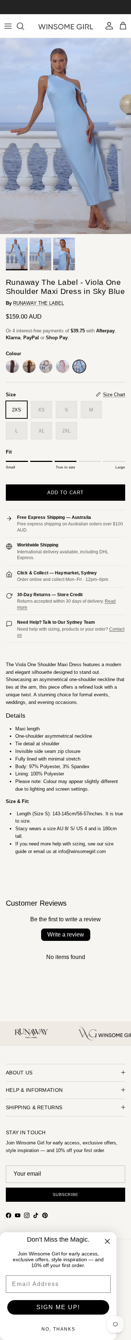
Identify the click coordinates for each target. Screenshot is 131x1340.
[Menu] (8, 26)
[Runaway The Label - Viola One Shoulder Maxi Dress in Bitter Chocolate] (12, 366)
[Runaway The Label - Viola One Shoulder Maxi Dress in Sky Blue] (79, 366)
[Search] (24, 26)
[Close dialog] (107, 1241)
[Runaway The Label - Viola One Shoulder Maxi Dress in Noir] (29, 366)
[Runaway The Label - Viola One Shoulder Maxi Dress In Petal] (62, 366)
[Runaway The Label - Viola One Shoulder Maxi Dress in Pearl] (45, 366)
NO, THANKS (58, 1329)
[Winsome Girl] (65, 26)
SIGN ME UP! (58, 1307)
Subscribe (65, 1194)
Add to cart (65, 492)
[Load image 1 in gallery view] (65, 136)
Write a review (65, 934)
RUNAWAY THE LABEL (38, 303)
